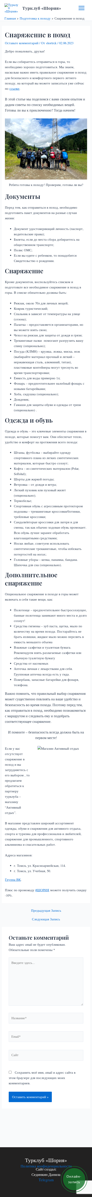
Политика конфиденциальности (46, 1166)
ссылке (14, 88)
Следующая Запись (46, 919)
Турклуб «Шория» (41, 8)
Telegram (46, 1179)
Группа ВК (13, 879)
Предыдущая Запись (46, 910)
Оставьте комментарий (21, 43)
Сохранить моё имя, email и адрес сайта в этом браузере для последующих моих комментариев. (42, 1077)
